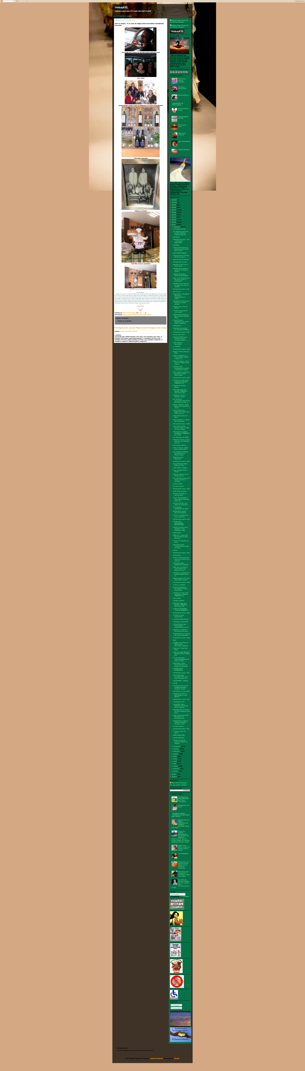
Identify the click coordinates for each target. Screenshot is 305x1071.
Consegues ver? (179, 701)
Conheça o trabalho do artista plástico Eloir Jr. (181, 574)
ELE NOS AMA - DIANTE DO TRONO (180, 563)
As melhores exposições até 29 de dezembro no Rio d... (181, 400)
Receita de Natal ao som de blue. (180, 494)
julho (175, 756)
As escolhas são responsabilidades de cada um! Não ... (181, 659)
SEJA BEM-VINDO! (180, 253)
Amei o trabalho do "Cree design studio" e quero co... (181, 357)
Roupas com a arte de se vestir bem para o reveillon (181, 285)
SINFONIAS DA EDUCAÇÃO (177, 104)
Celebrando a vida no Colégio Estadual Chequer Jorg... (180, 722)
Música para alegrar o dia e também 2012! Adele (181, 316)
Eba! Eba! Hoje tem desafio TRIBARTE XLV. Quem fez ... (180, 604)
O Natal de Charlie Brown (179, 386)
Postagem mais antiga (156, 328)
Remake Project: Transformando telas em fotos (181, 546)
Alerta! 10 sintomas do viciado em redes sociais (181, 302)
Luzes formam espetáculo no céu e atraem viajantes (180, 321)
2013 (174, 220)
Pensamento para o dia (181, 289)
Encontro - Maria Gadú (182, 87)
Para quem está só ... (180, 445)
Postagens (176, 1005)
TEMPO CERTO (178, 600)
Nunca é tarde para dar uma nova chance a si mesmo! (181, 559)
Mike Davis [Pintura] (182, 133)
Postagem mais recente (125, 328)
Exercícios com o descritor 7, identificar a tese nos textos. (184, 874)
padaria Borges (132, 314)
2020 (174, 202)
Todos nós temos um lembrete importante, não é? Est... (181, 249)
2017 (174, 210)
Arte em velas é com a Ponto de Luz (181, 475)
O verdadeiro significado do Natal (180, 507)
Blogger (177, 1058)
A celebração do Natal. (181, 437)
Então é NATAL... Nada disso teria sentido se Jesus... (181, 406)
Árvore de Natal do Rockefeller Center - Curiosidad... (181, 588)
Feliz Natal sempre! (179, 491)
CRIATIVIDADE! (183, 149)
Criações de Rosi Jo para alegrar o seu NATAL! (180, 695)
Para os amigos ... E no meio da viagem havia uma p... (181, 362)
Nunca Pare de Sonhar (181, 259)
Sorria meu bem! (179, 334)
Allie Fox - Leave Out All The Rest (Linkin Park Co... (180, 536)
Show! (175, 550)
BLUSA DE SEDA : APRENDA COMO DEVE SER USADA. (181, 815)
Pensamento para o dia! (181, 349)
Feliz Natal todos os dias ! (180, 416)
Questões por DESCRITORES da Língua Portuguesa (183, 799)
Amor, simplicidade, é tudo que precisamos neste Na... (181, 499)
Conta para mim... (182, 125)
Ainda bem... (177, 555)
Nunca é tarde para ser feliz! (181, 352)
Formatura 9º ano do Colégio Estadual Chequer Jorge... (180, 687)
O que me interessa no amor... (181, 541)
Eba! (174, 640)
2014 (174, 217)
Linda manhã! (177, 484)
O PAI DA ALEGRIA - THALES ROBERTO (180, 609)
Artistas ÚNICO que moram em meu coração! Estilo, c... (180, 338)
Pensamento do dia (180, 262)
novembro (177, 746)
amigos (125, 314)
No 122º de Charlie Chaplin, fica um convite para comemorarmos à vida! (180, 883)
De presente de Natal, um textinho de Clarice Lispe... (180, 453)
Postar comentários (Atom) (128, 331)
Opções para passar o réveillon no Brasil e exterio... (180, 270)
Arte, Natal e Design (180, 468)
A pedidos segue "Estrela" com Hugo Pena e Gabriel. (180, 705)
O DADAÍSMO (183, 853)
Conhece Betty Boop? (183, 109)
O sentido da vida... (179, 229)
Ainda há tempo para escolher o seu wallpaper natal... (180, 528)
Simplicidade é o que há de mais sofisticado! (181, 634)
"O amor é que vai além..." (179, 732)
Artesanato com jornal (183, 805)
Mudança (176, 237)
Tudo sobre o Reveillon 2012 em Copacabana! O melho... (181, 296)
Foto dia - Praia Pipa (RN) (180, 648)
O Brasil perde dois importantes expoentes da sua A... (181, 625)
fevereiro (176, 768)
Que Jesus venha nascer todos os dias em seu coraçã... (181, 427)
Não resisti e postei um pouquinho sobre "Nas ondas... (181, 373)
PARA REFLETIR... (179, 735)
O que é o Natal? (179, 584)
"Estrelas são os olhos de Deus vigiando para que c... (181, 711)
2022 (174, 200)
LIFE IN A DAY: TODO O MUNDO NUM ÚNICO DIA (181, 653)
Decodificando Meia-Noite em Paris (180, 464)
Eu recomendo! (178, 486)
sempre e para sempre (144, 314)
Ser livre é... (177, 291)
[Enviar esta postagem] (145, 312)
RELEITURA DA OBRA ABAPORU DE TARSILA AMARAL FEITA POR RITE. (180, 823)
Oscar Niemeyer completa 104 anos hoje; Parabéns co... (180, 676)
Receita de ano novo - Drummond (181, 265)
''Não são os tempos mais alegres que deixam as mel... (180, 568)
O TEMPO (176, 346)
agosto (176, 754)
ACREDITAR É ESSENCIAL (178, 669)
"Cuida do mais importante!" (178, 616)
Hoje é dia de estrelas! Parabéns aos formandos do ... (181, 716)
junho (175, 759)
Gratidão (176, 245)
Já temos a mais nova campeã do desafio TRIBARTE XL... (180, 381)
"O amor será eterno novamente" (180, 311)
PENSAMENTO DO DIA (183, 117)
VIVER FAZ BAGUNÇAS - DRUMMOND (178, 523)
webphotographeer (156, 1058)
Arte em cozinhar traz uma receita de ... (180, 515)
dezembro (177, 227)
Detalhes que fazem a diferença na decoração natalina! (180, 644)
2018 (174, 207)
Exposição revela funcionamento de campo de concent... (180, 664)
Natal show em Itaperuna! (178, 458)
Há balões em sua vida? (181, 691)
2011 (174, 224)
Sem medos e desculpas (178, 343)
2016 (174, 212)
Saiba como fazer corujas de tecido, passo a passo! (184, 848)
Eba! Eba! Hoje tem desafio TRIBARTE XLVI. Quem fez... (180, 391)
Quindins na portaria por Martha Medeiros (181, 328)
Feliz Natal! (177, 532)
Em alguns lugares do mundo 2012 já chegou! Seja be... (180, 233)
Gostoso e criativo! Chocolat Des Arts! (180, 630)
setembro (176, 751)
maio (175, 761)
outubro (176, 749)
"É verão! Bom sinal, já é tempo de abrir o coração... (181, 479)
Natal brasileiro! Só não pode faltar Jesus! (181, 578)
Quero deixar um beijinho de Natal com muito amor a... (181, 411)
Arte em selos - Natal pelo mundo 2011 (180, 448)
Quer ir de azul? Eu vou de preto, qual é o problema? (181, 279)
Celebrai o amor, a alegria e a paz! (179, 395)
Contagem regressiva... (181, 621)
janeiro (176, 771)
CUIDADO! (176, 325)
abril (175, 763)
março (175, 766)
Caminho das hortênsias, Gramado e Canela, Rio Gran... (181, 368)
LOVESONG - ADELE (180, 681)
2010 (174, 774)
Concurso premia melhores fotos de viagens (180, 741)
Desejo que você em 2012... (180, 307)
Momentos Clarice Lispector (182, 80)
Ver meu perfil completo (178, 785)
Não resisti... (177, 598)
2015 (174, 215)
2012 (174, 222)
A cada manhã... (178, 726)
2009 (174, 776)
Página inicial (141, 328)
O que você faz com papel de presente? (180, 503)
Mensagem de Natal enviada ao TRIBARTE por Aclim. (181, 433)
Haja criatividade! (184, 141)
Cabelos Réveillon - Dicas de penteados (180, 274)
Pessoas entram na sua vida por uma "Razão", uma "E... (181, 441)
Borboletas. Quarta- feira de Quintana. (180, 511)
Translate (186, 896)
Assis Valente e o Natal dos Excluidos (181, 420)
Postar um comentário (125, 321)
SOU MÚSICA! (183, 95)
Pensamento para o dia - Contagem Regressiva (181, 241)
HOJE (175, 683)
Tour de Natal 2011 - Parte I (180, 470)
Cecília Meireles (178, 737)
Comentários (176, 1008)
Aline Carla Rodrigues (179, 782)
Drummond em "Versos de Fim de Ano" (181, 256)
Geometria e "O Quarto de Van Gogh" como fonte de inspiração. (183, 865)
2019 (174, 205)
